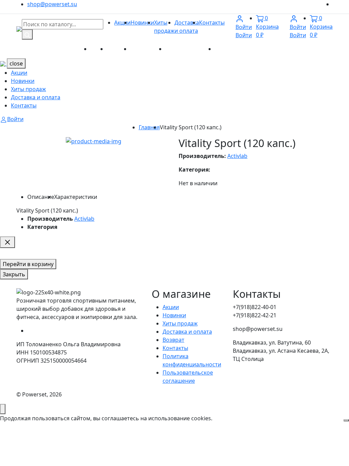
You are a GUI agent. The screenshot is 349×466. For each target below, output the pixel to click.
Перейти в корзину (28, 264)
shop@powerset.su (52, 4)
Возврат (173, 340)
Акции (122, 22)
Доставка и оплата (190, 49)
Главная (149, 127)
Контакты (212, 22)
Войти (244, 31)
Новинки (142, 22)
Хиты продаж (147, 49)
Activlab (237, 156)
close (16, 63)
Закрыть (14, 274)
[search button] (27, 34)
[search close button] (7, 242)
